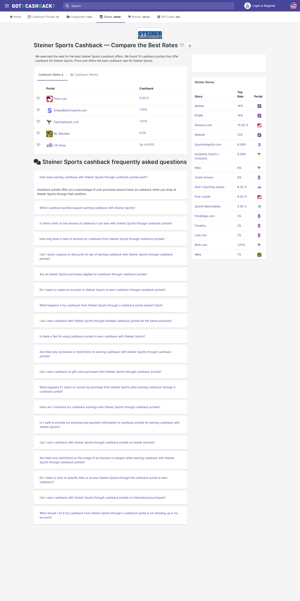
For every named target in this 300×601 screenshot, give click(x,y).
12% (240, 134)
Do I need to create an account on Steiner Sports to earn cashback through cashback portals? (103, 289)
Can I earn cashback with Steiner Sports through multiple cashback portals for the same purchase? (106, 320)
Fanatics (200, 225)
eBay (198, 254)
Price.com (60, 98)
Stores (112, 16)
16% (240, 105)
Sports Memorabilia (207, 206)
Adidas (199, 105)
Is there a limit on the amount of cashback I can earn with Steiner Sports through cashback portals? (106, 223)
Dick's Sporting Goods (209, 187)
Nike (198, 167)
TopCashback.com (66, 122)
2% (239, 216)
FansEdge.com (204, 216)
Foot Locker (202, 196)
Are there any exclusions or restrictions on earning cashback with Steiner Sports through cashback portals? (105, 354)
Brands (141, 16)
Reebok (200, 134)
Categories (81, 16)
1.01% (143, 121)
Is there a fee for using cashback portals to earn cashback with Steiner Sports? (92, 336)
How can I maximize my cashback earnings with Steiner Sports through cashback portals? (100, 407)
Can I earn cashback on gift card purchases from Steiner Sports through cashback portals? (100, 371)
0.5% (142, 132)
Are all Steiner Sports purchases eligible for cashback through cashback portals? (93, 274)
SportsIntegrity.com (208, 144)
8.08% (241, 154)
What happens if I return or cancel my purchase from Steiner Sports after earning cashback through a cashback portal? (107, 389)
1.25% (143, 109)
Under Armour (204, 177)
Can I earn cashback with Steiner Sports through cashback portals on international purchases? (103, 497)
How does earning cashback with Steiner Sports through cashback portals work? (94, 177)
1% (239, 254)
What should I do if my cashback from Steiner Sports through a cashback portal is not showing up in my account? (109, 515)
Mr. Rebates (62, 133)
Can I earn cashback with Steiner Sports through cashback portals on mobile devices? (97, 442)
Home (17, 16)
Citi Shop (60, 145)
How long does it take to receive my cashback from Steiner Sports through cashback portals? (102, 239)
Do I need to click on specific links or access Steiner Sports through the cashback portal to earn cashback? (103, 480)
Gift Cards (170, 16)
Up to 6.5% (146, 144)
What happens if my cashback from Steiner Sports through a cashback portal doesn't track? (101, 305)
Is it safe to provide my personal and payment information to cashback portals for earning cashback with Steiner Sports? (110, 425)
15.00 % (242, 125)
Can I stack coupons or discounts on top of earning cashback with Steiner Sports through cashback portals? (106, 256)
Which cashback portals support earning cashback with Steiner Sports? (87, 207)
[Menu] (6, 5)
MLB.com (201, 244)
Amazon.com (203, 125)
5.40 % (242, 206)
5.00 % (144, 98)
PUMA (199, 115)
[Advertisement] (228, 63)
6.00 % (242, 187)
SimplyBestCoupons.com (70, 110)
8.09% (241, 144)
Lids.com (201, 235)
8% (239, 167)
